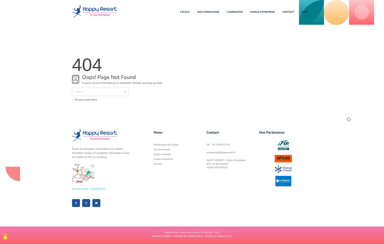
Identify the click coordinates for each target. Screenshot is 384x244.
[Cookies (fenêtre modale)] (5, 237)
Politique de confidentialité (187, 236)
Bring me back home (85, 99)
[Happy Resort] (94, 11)
